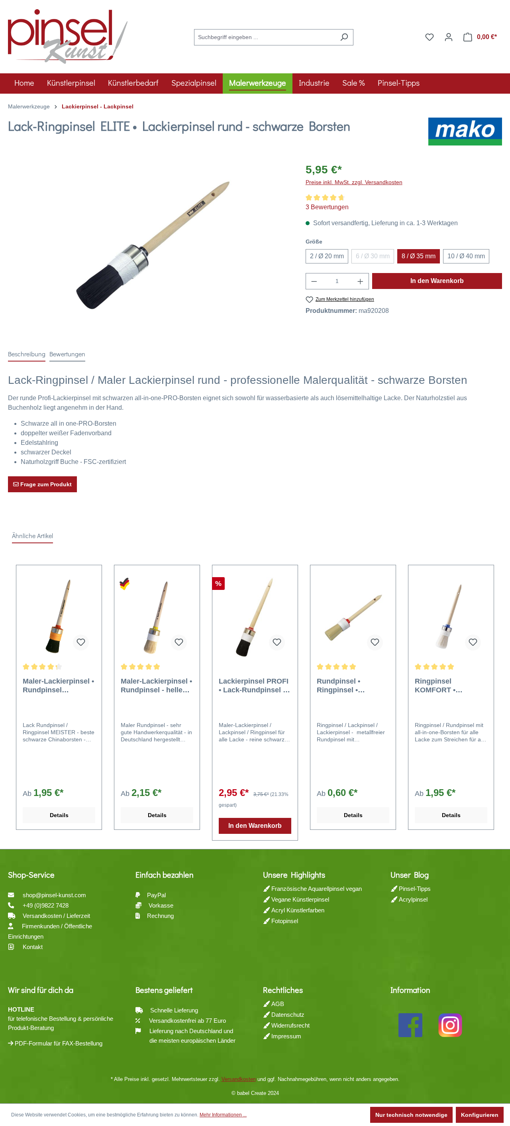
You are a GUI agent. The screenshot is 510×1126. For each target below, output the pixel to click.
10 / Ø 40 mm (466, 256)
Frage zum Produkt (45, 484)
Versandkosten (239, 1079)
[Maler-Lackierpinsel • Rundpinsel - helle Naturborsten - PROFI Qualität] (157, 617)
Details (59, 815)
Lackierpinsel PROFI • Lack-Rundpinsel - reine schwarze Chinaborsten (253, 685)
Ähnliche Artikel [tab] (32, 535)
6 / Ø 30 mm (375, 258)
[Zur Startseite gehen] (68, 35)
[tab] (26, 354)
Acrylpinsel (412, 899)
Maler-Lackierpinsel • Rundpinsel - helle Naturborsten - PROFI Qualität (156, 685)
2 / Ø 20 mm (327, 256)
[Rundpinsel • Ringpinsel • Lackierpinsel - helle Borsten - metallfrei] (353, 617)
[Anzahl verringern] (314, 281)
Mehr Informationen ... (223, 1115)
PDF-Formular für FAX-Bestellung (57, 1043)
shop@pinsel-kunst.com (54, 895)
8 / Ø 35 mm (418, 256)
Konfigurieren (479, 1115)
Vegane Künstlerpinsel (299, 899)
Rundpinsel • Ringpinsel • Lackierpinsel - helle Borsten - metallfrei (351, 685)
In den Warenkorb (437, 280)
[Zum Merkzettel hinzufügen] (81, 642)
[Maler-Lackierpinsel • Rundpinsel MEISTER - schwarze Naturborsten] (59, 617)
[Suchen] (344, 37)
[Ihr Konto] (448, 37)
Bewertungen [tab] (67, 354)
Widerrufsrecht (290, 1025)
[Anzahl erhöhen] (360, 281)
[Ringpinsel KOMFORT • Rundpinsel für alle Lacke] (451, 617)
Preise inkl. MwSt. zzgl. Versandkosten (354, 182)
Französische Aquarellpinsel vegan (316, 888)
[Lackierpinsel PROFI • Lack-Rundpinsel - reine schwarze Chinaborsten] (255, 617)
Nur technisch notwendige (411, 1115)
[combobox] (264, 37)
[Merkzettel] (429, 37)
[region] (149, 247)
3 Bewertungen (327, 207)
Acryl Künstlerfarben (297, 910)
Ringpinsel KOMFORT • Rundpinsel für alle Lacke (447, 685)
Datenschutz (287, 1014)
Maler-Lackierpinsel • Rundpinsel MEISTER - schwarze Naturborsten (58, 685)
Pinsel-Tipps (414, 888)
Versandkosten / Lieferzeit (57, 915)
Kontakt (33, 946)
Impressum (285, 1036)
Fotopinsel (284, 921)
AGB (277, 1003)
